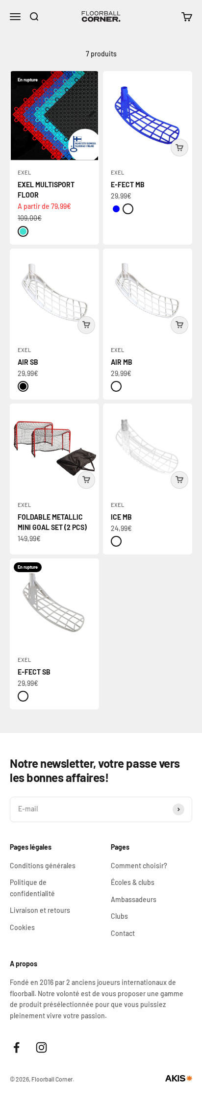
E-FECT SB (34, 672)
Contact (123, 933)
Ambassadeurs (133, 899)
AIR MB (121, 362)
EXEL (24, 172)
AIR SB (28, 362)
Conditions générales (43, 865)
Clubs (119, 916)
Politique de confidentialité (32, 887)
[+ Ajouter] (179, 147)
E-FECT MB (128, 184)
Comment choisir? (139, 865)
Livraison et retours (40, 910)
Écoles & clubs (132, 882)
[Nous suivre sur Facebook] (16, 1047)
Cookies (22, 927)
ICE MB (121, 517)
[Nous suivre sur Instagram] (41, 1047)
